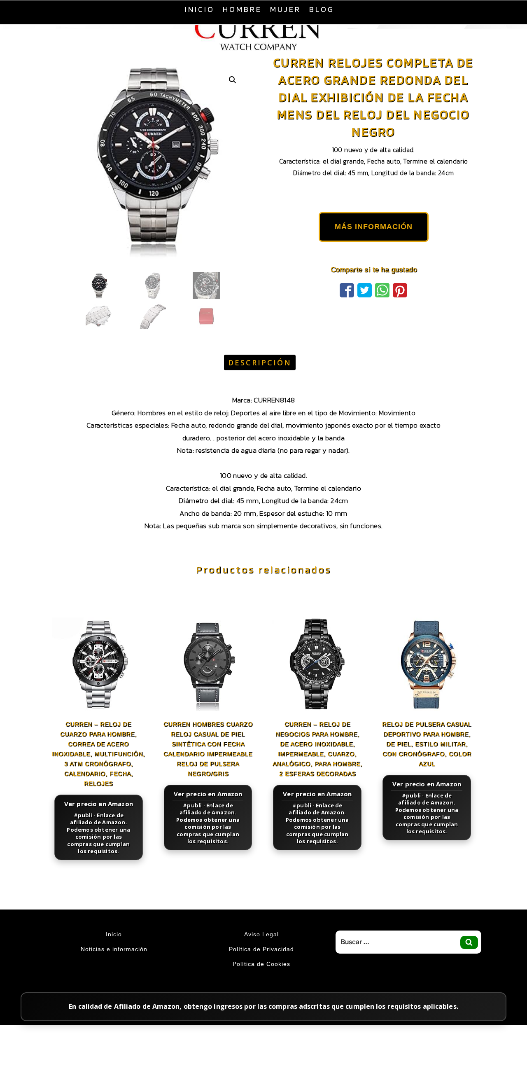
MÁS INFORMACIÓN (374, 247)
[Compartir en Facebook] (347, 310)
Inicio (200, 9)
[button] (232, 100)
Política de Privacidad (261, 969)
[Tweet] (364, 310)
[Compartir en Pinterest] (400, 310)
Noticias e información (114, 969)
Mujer (285, 9)
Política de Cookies (261, 984)
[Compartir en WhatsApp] (382, 310)
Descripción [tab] (259, 383)
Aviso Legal (261, 955)
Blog (321, 9)
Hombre (242, 9)
